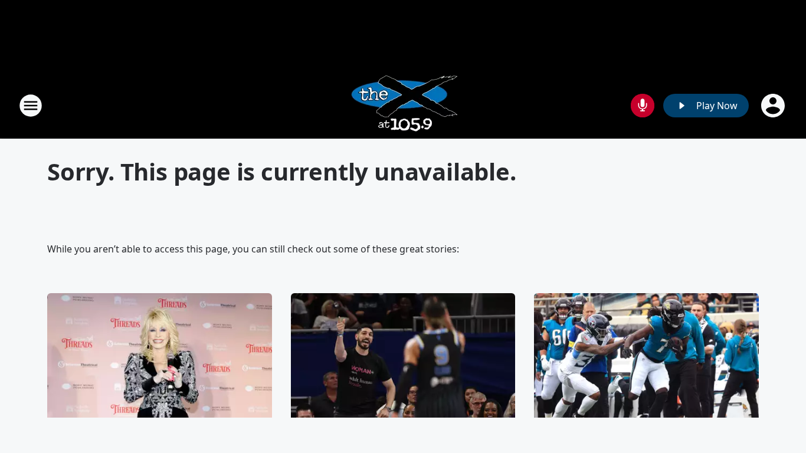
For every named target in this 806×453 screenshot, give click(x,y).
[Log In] (774, 105)
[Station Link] (403, 105)
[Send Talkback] (642, 105)
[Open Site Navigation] (30, 105)
